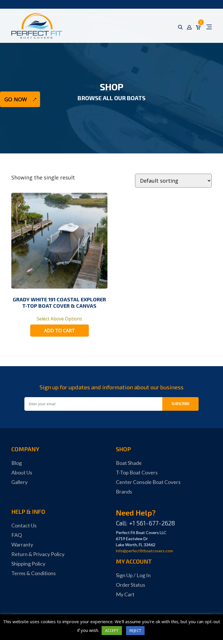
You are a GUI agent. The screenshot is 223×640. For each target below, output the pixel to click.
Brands (124, 491)
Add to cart (59, 330)
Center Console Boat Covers (148, 482)
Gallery (19, 482)
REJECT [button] (135, 630)
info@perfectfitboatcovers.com (144, 550)
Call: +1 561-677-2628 (145, 523)
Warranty (22, 544)
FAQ (16, 535)
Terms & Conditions (33, 573)
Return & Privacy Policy (37, 554)
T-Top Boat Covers (137, 472)
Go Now (15, 99)
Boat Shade (129, 463)
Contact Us (24, 525)
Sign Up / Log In (133, 575)
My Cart (125, 594)
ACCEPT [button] (111, 630)
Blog (16, 463)
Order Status (130, 585)
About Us (21, 472)
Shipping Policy (28, 563)
